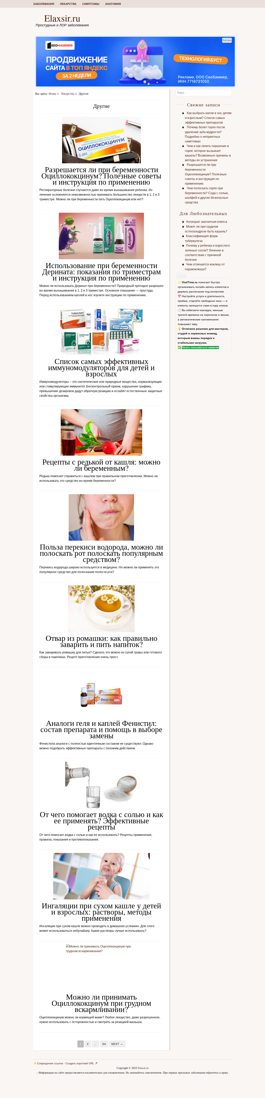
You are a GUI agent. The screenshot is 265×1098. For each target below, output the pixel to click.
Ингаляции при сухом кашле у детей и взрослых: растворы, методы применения (101, 911)
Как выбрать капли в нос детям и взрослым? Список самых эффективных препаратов (208, 117)
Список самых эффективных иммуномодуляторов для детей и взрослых (101, 367)
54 (104, 1044)
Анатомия (113, 3)
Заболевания (43, 3)
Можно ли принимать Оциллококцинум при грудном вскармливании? (101, 1002)
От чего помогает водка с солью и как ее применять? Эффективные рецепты (101, 820)
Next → (117, 1044)
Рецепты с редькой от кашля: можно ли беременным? (101, 464)
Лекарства (68, 3)
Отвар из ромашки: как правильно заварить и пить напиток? (101, 641)
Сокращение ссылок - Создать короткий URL (65, 1063)
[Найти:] (204, 92)
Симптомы (90, 3)
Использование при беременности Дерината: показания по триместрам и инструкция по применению (101, 271)
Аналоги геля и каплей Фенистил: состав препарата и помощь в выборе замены (101, 729)
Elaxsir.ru (62, 18)
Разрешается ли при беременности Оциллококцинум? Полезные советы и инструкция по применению (101, 175)
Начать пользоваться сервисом (200, 347)
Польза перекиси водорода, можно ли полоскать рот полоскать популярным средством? (101, 552)
